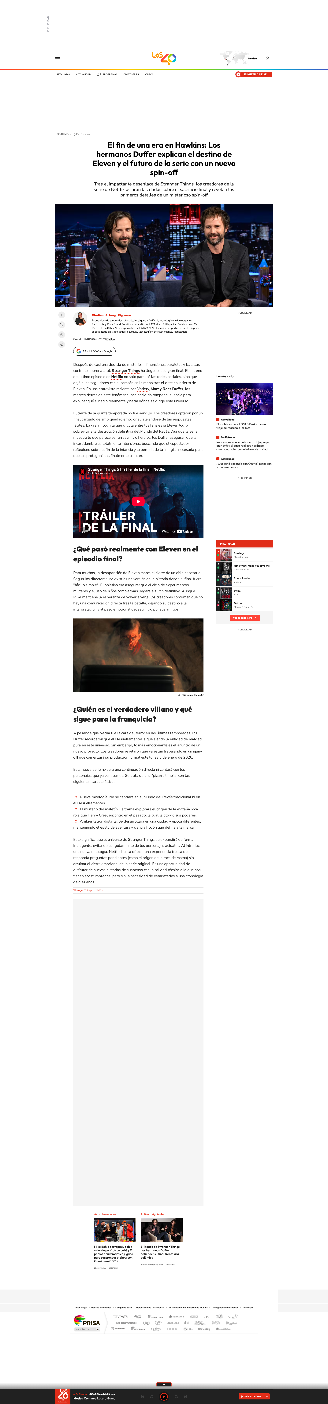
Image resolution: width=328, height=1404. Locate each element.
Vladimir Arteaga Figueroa (111, 315)
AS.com (205, 1317)
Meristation (222, 1327)
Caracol (231, 1317)
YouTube (153, 1282)
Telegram (61, 344)
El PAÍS (121, 1317)
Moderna (137, 1327)
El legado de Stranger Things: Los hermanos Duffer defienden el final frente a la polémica (161, 1252)
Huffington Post (126, 1322)
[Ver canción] (226, 555)
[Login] (268, 58)
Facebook (61, 315)
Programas (110, 74)
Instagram (160, 1282)
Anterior (142, 1397)
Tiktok (145, 1282)
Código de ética (123, 1307)
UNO (147, 1322)
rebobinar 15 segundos (152, 1397)
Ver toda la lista (242, 617)
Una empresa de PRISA (87, 1320)
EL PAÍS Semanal (200, 1322)
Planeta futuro (214, 1322)
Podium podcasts (155, 1327)
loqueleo (204, 1327)
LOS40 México (164, 58)
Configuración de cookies (225, 1307)
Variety (143, 388)
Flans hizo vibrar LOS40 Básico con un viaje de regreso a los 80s (241, 425)
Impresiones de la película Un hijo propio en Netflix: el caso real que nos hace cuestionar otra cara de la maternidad (243, 445)
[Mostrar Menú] (60, 58)
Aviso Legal (81, 1307)
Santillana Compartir (176, 1317)
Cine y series (131, 74)
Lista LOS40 (63, 74)
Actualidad (83, 74)
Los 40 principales (139, 1317)
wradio (157, 1322)
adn (217, 1317)
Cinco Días (172, 1322)
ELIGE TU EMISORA (252, 1396)
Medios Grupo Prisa (86, 1329)
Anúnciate (248, 1307)
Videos (149, 74)
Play (164, 1396)
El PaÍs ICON (172, 1327)
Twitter (61, 324)
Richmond (118, 1327)
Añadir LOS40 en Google (97, 351)
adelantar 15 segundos (176, 1397)
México (252, 58)
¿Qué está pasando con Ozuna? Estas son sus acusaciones (244, 465)
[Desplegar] (164, 1384)
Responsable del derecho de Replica (188, 1307)
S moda (188, 1327)
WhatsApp (61, 334)
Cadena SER (193, 1317)
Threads (183, 1282)
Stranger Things (82, 890)
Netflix (99, 890)
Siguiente (185, 1397)
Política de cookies (101, 1307)
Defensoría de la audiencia (150, 1307)
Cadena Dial (186, 1322)
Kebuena (228, 1322)
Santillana (156, 1317)
